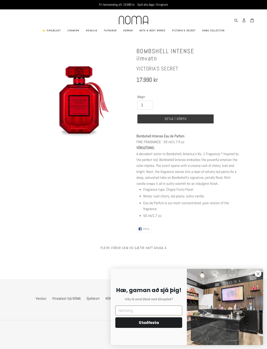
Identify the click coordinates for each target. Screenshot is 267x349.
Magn (141, 96)
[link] (188, 139)
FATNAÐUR (110, 30)
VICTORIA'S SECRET (184, 30)
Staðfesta (149, 322)
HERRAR (128, 30)
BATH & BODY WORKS (152, 30)
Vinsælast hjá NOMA (66, 298)
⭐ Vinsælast (51, 30)
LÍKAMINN (73, 30)
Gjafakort (93, 298)
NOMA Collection (213, 30)
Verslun (41, 298)
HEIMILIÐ (91, 30)
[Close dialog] (258, 273)
